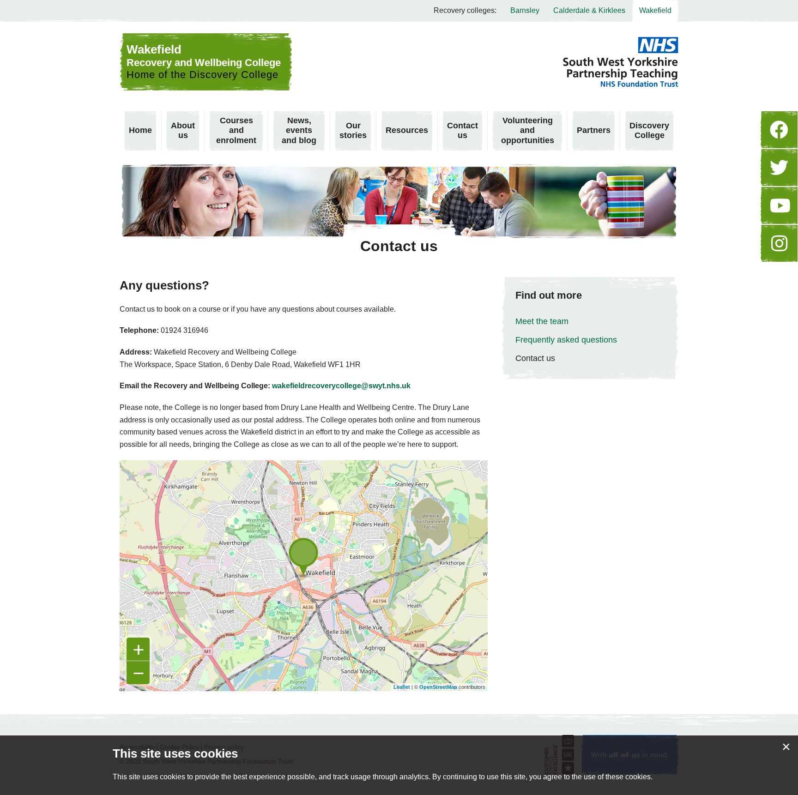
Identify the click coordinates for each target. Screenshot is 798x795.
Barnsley (524, 10)
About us (183, 130)
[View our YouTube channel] (779, 205)
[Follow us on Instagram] (779, 243)
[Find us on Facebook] (779, 129)
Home (140, 130)
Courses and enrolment (236, 130)
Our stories (353, 130)
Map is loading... (309, 575)
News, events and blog (299, 130)
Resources (407, 130)
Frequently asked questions (566, 339)
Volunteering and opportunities (527, 130)
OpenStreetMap (438, 687)
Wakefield (655, 10)
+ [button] (138, 649)
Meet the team (541, 321)
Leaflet (401, 687)
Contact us (462, 130)
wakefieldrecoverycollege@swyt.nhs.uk (341, 386)
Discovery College (649, 130)
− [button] (138, 672)
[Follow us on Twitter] (779, 167)
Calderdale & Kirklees (589, 10)
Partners (594, 130)
